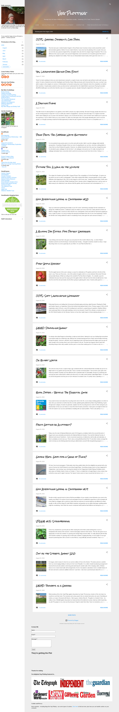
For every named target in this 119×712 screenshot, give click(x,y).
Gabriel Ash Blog (6, 93)
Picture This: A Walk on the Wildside (57, 167)
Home (37, 25)
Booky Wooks (5, 92)
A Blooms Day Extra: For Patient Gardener (63, 231)
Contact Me (80, 25)
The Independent (6, 100)
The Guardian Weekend (8, 99)
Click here (75, 706)
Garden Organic (5, 173)
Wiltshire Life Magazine (8, 102)
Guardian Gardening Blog (8, 95)
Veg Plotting (72, 13)
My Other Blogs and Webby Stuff (10, 106)
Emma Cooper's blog (7, 156)
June (4, 50)
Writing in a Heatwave (7, 158)
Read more (104, 61)
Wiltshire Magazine (6, 103)
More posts (72, 615)
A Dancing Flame (46, 103)
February (5, 61)
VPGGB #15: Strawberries (53, 521)
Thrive (3, 187)
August (5, 48)
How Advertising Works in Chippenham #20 (62, 199)
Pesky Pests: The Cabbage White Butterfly (61, 135)
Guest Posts (4, 105)
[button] (107, 38)
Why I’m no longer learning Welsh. (11, 164)
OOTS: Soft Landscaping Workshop (57, 296)
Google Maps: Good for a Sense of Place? (61, 457)
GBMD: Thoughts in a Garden (54, 585)
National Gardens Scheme (9, 177)
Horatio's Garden (6, 176)
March (4, 59)
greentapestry (5, 135)
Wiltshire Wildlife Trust (7, 190)
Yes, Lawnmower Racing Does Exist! (57, 71)
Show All (105, 31)
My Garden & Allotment (65, 25)
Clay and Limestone (7, 143)
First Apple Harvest (48, 263)
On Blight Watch (46, 360)
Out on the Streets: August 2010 (55, 553)
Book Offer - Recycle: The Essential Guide (62, 392)
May (4, 53)
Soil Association (6, 185)
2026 (2, 45)
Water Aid (4, 189)
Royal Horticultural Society (9, 183)
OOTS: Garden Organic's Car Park (58, 39)
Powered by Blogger (72, 620)
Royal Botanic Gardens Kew (9, 182)
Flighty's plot (4, 150)
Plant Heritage (5, 180)
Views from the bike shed (8, 162)
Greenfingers (5, 174)
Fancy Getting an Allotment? (54, 424)
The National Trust (6, 186)
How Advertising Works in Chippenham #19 (62, 489)
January (5, 64)
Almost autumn (5, 152)
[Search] (110, 4)
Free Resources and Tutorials (97, 25)
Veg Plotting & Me (48, 25)
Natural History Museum (8, 179)
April (4, 56)
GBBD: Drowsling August (51, 328)
